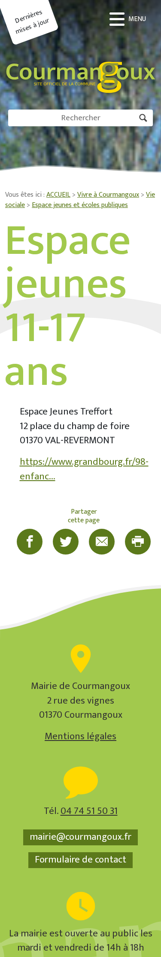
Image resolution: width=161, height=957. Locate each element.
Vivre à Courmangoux (108, 195)
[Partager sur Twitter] (66, 542)
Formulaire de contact (80, 860)
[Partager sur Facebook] (30, 542)
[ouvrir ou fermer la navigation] (129, 19)
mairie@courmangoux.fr (80, 837)
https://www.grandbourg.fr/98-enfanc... (84, 469)
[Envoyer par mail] (102, 542)
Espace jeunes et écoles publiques (80, 205)
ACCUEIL (58, 195)
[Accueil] (80, 49)
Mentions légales (80, 736)
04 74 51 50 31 (89, 811)
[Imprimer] (138, 542)
